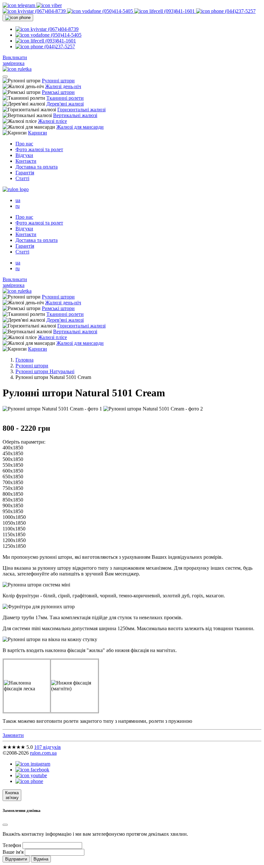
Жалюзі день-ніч (63, 86)
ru (17, 206)
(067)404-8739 (50, 11)
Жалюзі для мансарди (80, 127)
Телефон (12, 845)
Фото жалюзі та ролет (39, 149)
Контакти (25, 161)
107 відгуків (47, 747)
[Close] (5, 825)
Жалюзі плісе (52, 121)
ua (17, 200)
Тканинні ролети (65, 98)
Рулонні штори (58, 80)
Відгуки (24, 155)
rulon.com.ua (43, 753)
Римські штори (58, 92)
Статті (22, 178)
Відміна (40, 859)
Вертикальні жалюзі (75, 115)
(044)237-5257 (240, 11)
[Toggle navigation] (5, 77)
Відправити (16, 859)
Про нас (24, 143)
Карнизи (37, 132)
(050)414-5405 (117, 11)
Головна (24, 360)
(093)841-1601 (179, 11)
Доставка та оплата (36, 167)
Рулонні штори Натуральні (44, 371)
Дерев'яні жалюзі (65, 103)
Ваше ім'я (13, 852)
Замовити (13, 735)
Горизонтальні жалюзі (81, 109)
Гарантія (24, 172)
